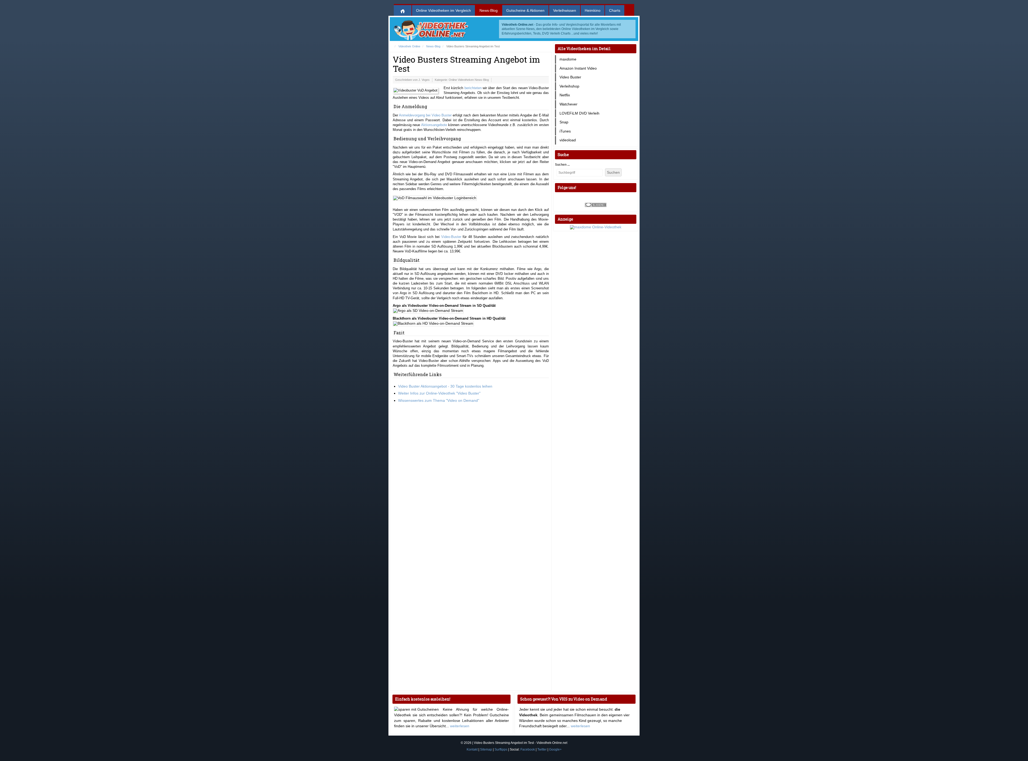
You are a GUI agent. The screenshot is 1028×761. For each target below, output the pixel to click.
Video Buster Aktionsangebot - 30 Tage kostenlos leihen (445, 386)
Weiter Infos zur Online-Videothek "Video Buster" (439, 393)
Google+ (555, 749)
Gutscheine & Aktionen (525, 10)
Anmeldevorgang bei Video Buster (425, 115)
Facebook (527, 749)
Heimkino (592, 10)
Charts (614, 10)
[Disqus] (471, 480)
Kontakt (472, 749)
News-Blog (488, 10)
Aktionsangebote (434, 125)
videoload (568, 140)
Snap (564, 122)
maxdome (568, 59)
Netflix (565, 95)
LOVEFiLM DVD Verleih (579, 113)
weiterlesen (459, 726)
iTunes (565, 131)
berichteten (473, 88)
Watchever (568, 104)
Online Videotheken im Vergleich (443, 10)
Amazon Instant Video (578, 68)
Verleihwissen (564, 10)
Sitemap (486, 749)
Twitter (542, 749)
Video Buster (570, 77)
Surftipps (500, 749)
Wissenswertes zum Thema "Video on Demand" (438, 400)
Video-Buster (451, 237)
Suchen (613, 172)
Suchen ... (562, 164)
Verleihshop (569, 86)
